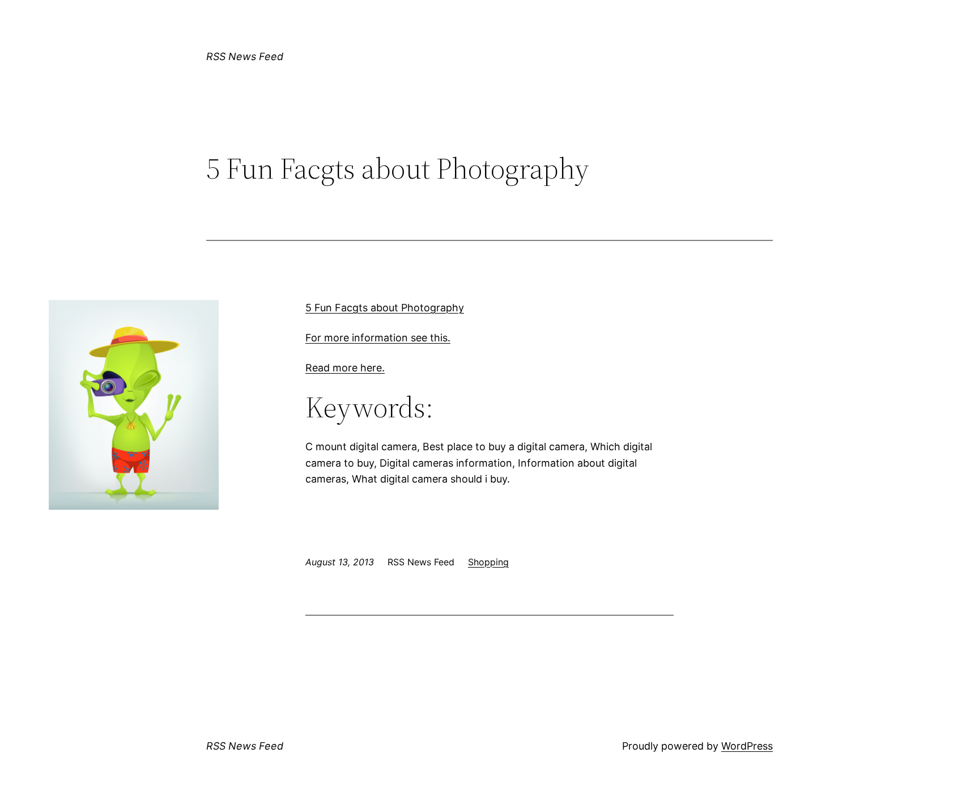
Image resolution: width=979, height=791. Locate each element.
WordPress (747, 746)
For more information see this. (377, 338)
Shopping (488, 562)
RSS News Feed (244, 56)
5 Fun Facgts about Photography (384, 308)
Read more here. (345, 368)
